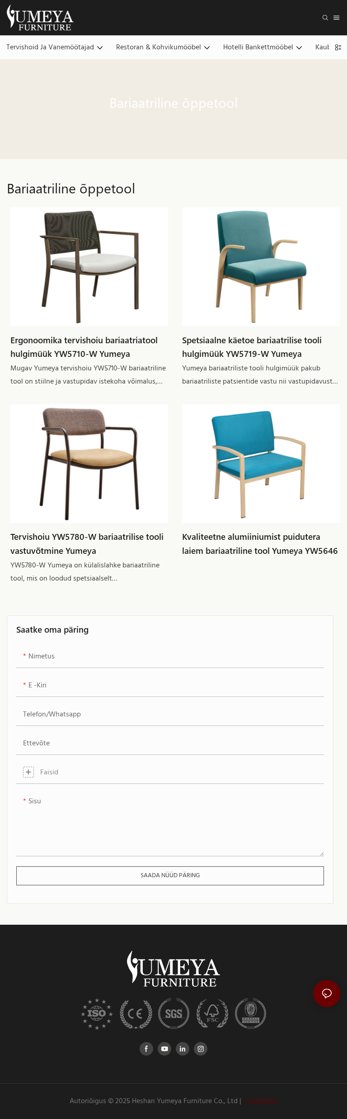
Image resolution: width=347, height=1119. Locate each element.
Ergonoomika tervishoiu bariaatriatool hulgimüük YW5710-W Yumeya (84, 346)
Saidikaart (261, 1101)
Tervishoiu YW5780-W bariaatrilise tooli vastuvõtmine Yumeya (87, 543)
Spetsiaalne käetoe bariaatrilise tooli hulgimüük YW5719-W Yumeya (252, 346)
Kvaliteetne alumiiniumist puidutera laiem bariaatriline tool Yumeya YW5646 (260, 543)
